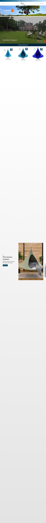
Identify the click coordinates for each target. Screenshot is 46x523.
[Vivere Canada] (23, 3)
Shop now (5, 265)
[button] (41, 3)
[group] (23, 1)
